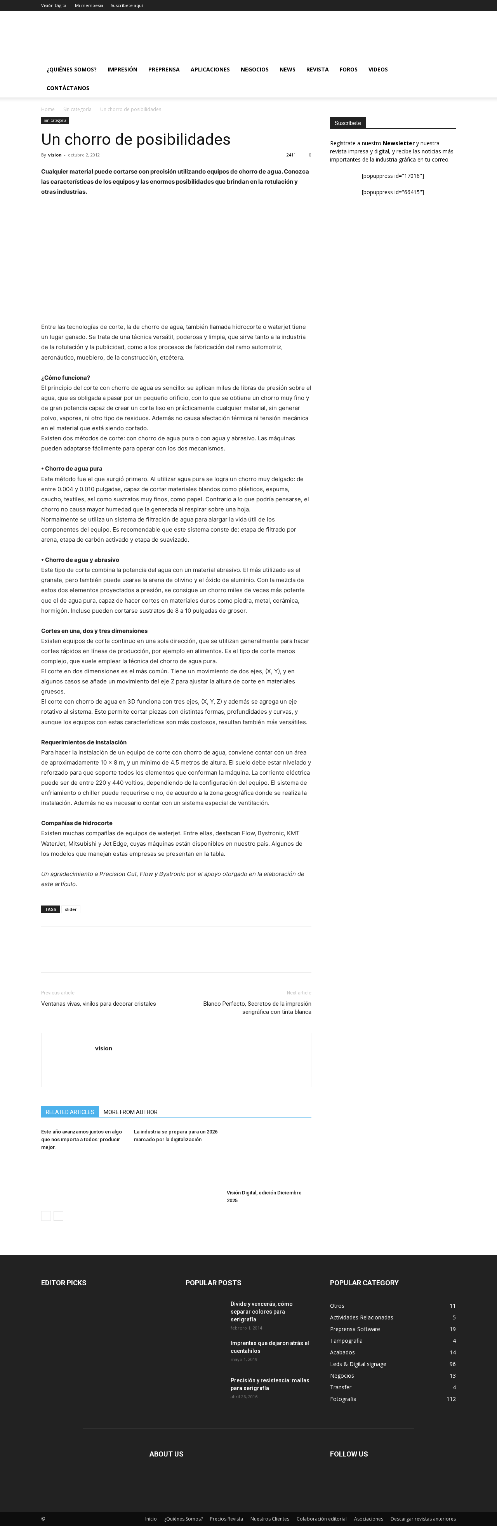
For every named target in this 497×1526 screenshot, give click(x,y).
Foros (349, 69)
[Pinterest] (84, 956)
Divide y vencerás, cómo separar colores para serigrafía (262, 1312)
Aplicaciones (210, 69)
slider (71, 909)
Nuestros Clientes (269, 1519)
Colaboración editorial (322, 1519)
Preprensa (164, 69)
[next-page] (58, 1216)
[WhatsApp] (102, 956)
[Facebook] (49, 956)
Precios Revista (226, 1519)
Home (48, 109)
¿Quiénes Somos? (72, 69)
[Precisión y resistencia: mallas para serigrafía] (199, 1386)
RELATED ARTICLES (70, 1112)
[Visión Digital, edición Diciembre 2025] (269, 1157)
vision (55, 155)
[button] (446, 70)
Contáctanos (68, 88)
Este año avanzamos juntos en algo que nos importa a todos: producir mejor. (81, 1139)
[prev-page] (46, 1216)
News (287, 69)
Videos (378, 69)
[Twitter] (67, 956)
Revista (317, 69)
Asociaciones (368, 1519)
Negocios (255, 69)
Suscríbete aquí (127, 5)
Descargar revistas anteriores (423, 1519)
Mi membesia (89, 5)
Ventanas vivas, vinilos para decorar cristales (98, 1003)
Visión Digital (54, 5)
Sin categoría (77, 109)
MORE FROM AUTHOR (131, 1112)
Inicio (151, 1519)
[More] (121, 956)
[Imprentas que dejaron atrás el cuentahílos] (205, 1352)
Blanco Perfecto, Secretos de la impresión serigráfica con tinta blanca (257, 1007)
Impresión (122, 69)
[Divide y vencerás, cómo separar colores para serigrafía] (199, 1309)
